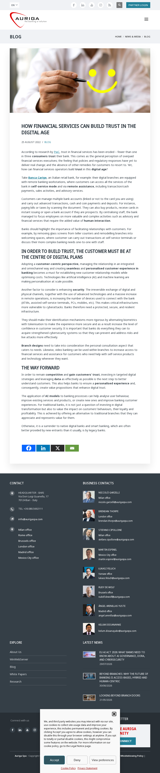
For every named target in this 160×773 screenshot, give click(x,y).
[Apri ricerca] (119, 5)
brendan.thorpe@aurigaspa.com (116, 520)
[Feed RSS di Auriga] (110, 5)
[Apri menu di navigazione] (146, 20)
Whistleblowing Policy (131, 755)
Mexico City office (28, 557)
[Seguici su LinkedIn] (83, 5)
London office (26, 546)
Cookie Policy (68, 768)
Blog (47, 142)
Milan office (25, 529)
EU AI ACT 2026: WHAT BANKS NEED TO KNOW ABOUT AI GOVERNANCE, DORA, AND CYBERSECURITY (122, 655)
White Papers (18, 674)
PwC (57, 152)
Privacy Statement (87, 768)
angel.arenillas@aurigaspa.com (115, 615)
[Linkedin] (43, 448)
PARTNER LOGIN (138, 5)
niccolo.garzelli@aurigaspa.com (115, 502)
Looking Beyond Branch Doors (120, 695)
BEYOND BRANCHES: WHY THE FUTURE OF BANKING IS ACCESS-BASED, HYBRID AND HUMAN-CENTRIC (124, 677)
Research (15, 681)
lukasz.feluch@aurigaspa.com (114, 578)
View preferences (103, 760)
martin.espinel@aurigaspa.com (115, 559)
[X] (57, 448)
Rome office (25, 535)
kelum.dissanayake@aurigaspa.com (117, 631)
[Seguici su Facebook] (74, 5)
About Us (15, 652)
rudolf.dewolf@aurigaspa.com (114, 596)
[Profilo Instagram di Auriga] (101, 5)
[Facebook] (29, 448)
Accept (54, 760)
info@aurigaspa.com (30, 519)
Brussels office (27, 541)
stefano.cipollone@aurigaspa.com (116, 539)
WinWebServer (19, 659)
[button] (114, 714)
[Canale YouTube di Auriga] (92, 5)
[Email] (72, 448)
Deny (77, 760)
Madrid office (26, 552)
